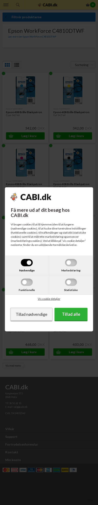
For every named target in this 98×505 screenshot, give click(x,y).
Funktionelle (27, 290)
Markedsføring (70, 270)
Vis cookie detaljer (49, 299)
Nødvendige (27, 270)
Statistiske (71, 290)
